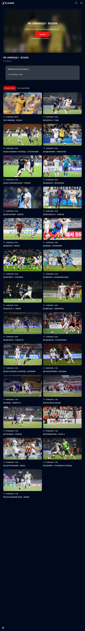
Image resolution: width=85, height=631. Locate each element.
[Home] (8, 3)
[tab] (9, 88)
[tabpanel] (42, 295)
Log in (51, 38)
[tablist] (16, 88)
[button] (76, 3)
